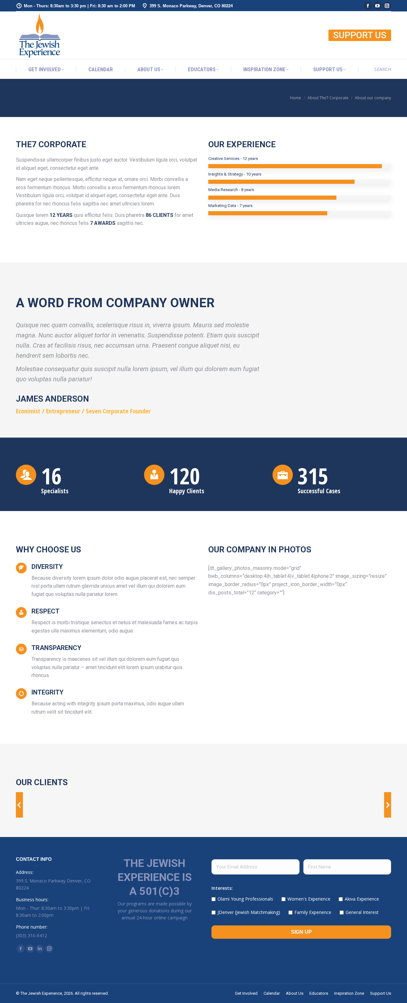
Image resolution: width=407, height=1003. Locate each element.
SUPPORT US (359, 35)
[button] (19, 805)
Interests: (222, 888)
